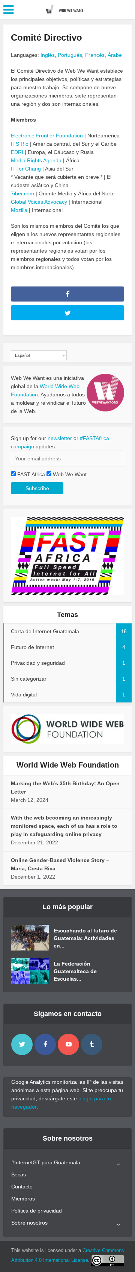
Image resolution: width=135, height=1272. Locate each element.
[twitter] (22, 1044)
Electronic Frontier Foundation (47, 136)
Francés (95, 55)
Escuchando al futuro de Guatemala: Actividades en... (85, 938)
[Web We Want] (67, 8)
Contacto (22, 1187)
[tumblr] (91, 1044)
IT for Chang (26, 169)
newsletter (60, 438)
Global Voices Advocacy (39, 202)
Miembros (23, 1199)
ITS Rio (19, 144)
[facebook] (45, 1044)
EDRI (17, 152)
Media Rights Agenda (36, 160)
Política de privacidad (36, 1211)
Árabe (115, 55)
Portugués (70, 55)
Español (22, 355)
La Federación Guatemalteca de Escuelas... (75, 971)
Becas (18, 1174)
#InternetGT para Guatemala (45, 1162)
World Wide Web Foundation (67, 765)
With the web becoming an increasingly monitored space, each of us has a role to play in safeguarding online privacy (64, 826)
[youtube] (68, 1044)
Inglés (47, 55)
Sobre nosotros (29, 1223)
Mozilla (19, 210)
